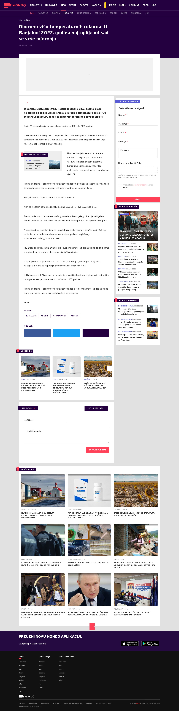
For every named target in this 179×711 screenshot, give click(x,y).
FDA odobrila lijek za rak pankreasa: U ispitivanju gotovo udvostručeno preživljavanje (64, 388)
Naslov (122, 115)
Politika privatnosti (104, 704)
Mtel (20, 684)
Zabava (42, 673)
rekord (74, 316)
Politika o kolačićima (73, 704)
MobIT (21, 680)
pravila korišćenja (141, 185)
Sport (21, 673)
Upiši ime (28, 420)
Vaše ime (123, 124)
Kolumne (22, 688)
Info (20, 20)
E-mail (122, 133)
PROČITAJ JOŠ (27, 469)
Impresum (45, 704)
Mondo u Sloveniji (128, 301)
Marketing (33, 704)
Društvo (27, 20)
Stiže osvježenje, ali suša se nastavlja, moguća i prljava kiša (95, 385)
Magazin (22, 677)
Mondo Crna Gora (66, 657)
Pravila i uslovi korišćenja (30, 707)
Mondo (21, 657)
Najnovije (22, 662)
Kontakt (56, 704)
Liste (41, 688)
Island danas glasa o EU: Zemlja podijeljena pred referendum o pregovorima (33, 387)
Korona (22, 666)
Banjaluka (31, 316)
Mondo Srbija (44, 657)
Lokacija (123, 142)
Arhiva (89, 704)
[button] (23, 368)
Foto (21, 691)
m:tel (138, 703)
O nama (22, 704)
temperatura (59, 316)
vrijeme (44, 316)
